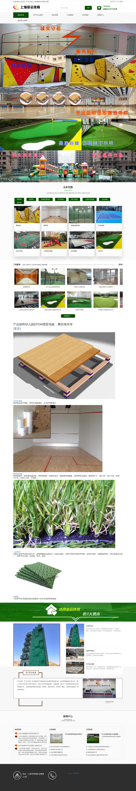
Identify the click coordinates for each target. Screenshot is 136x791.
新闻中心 (101, 15)
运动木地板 (17, 401)
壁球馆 (31, 199)
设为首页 (113, 1)
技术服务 (85, 15)
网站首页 (21, 15)
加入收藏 (120, 1)
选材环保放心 (90, 650)
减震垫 (16, 597)
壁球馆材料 (17, 474)
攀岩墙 (19, 199)
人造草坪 (16, 552)
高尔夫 (19, 202)
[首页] (33, 7)
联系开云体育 (22, 20)
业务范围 (55, 15)
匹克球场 (61, 199)
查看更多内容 (109, 701)
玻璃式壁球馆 (45, 199)
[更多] (121, 264)
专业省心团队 (90, 664)
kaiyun (70, 773)
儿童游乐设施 (89, 199)
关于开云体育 (38, 15)
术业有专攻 (89, 626)
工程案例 (70, 15)
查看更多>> (67, 316)
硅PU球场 (74, 199)
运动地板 (105, 199)
